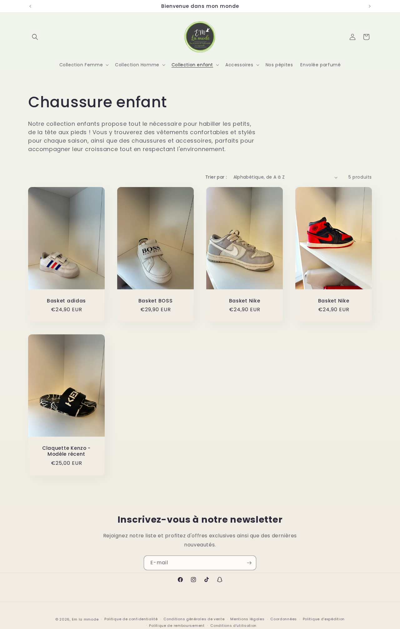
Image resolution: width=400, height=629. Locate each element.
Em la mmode (85, 619)
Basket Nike (244, 301)
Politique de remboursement (176, 625)
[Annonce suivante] (370, 6)
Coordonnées (283, 619)
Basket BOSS (155, 301)
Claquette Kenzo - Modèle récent (66, 451)
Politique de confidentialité (131, 619)
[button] (35, 37)
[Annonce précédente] (30, 6)
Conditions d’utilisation (233, 625)
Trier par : (216, 177)
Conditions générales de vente (193, 619)
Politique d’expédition (324, 619)
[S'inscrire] (249, 562)
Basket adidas (66, 301)
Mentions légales (247, 619)
